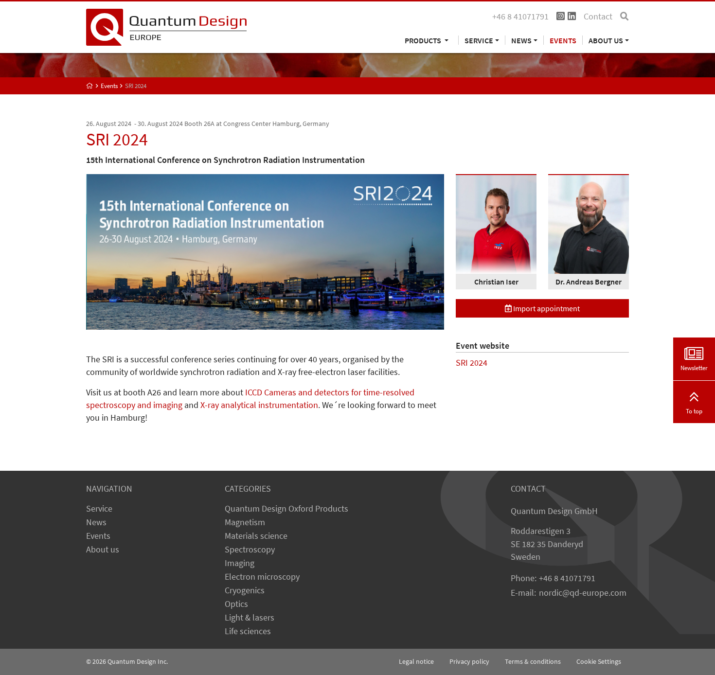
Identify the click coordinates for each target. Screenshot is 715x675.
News (96, 522)
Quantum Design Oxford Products (286, 508)
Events (563, 40)
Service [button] (479, 40)
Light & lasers (249, 617)
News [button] (521, 40)
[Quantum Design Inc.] (166, 26)
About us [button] (606, 40)
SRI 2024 (471, 362)
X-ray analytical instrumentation (259, 405)
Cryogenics (245, 590)
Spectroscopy (250, 549)
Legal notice (416, 661)
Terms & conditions (533, 661)
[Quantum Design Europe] (89, 86)
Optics (236, 604)
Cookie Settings (598, 661)
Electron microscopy (262, 576)
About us (102, 549)
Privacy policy (469, 661)
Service (99, 508)
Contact (598, 16)
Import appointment (546, 308)
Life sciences (248, 631)
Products (424, 40)
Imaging (239, 563)
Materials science (256, 536)
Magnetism (245, 522)
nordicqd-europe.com (582, 592)
